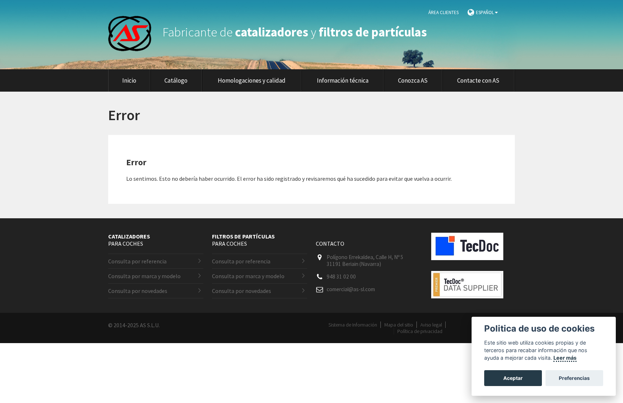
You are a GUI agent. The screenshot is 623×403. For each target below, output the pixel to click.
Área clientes (443, 12)
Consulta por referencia (137, 261)
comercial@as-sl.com (351, 289)
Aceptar (513, 378)
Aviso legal (431, 324)
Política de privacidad (419, 331)
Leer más (564, 358)
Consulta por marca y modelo (144, 276)
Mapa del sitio (398, 324)
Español (485, 12)
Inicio (129, 80)
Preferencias (574, 378)
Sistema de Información (352, 324)
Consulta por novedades (137, 290)
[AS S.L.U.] (134, 32)
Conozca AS (413, 80)
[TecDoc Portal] (467, 265)
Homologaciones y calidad (252, 80)
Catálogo (175, 80)
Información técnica (342, 80)
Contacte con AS (478, 80)
